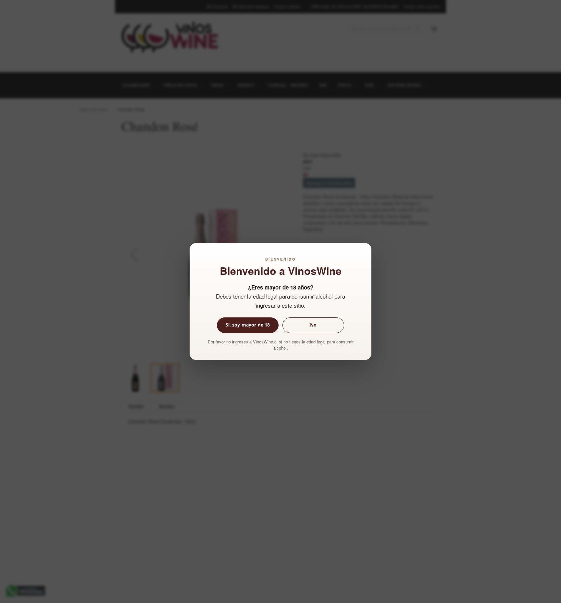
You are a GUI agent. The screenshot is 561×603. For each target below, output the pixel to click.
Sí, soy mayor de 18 (248, 325)
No (313, 325)
